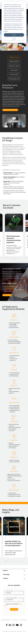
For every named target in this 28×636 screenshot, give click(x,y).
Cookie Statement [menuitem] (5, 620)
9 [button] (15, 257)
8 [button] (13, 257)
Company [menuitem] (5, 578)
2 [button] (2, 257)
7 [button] (19, 561)
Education (13, 440)
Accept (14, 34)
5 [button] (8, 257)
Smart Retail (14, 337)
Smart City (13, 471)
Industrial (14, 385)
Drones (13, 370)
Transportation (13, 402)
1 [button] (0, 257)
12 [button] (21, 257)
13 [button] (23, 257)
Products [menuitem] (5, 570)
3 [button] (4, 257)
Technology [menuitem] (6, 574)
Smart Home (13, 353)
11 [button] (19, 257)
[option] (14, 106)
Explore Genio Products (10, 110)
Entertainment (13, 490)
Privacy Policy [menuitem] (23, 620)
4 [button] (6, 257)
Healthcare (13, 457)
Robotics (14, 320)
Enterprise (13, 421)
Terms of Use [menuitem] (15, 620)
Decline (14, 38)
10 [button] (17, 257)
